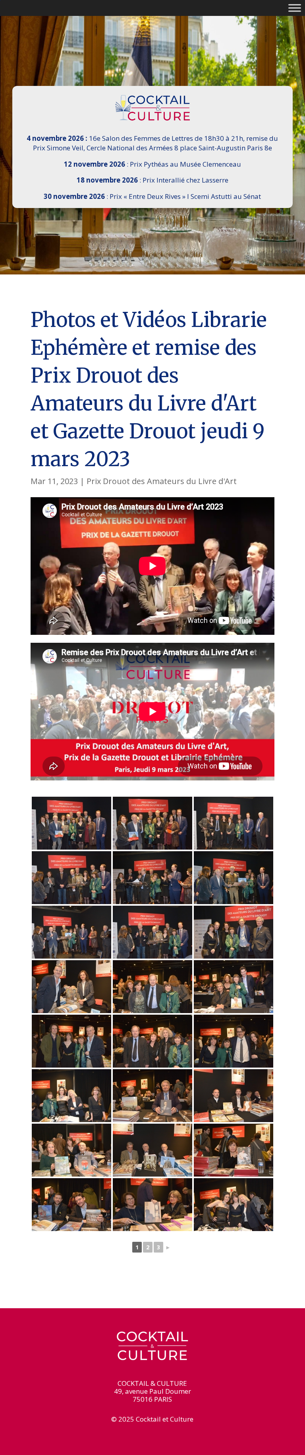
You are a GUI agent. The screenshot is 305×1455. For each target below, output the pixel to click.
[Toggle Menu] (294, 8)
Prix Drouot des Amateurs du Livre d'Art (162, 481)
